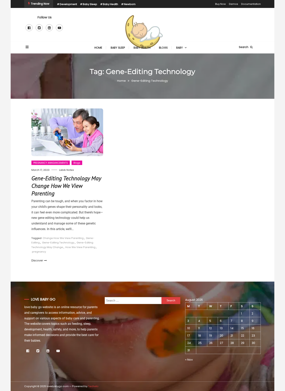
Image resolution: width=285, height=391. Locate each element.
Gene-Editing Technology (58, 242)
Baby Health (110, 4)
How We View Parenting (80, 247)
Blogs (163, 48)
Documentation (251, 4)
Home (98, 48)
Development (68, 4)
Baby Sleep (90, 4)
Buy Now (220, 4)
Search (244, 47)
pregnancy (39, 252)
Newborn (130, 4)
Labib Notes (66, 170)
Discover (37, 260)
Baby (179, 48)
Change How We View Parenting (63, 238)
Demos (233, 4)
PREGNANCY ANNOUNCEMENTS (50, 162)
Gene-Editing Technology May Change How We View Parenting (66, 185)
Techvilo (93, 386)
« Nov (189, 359)
